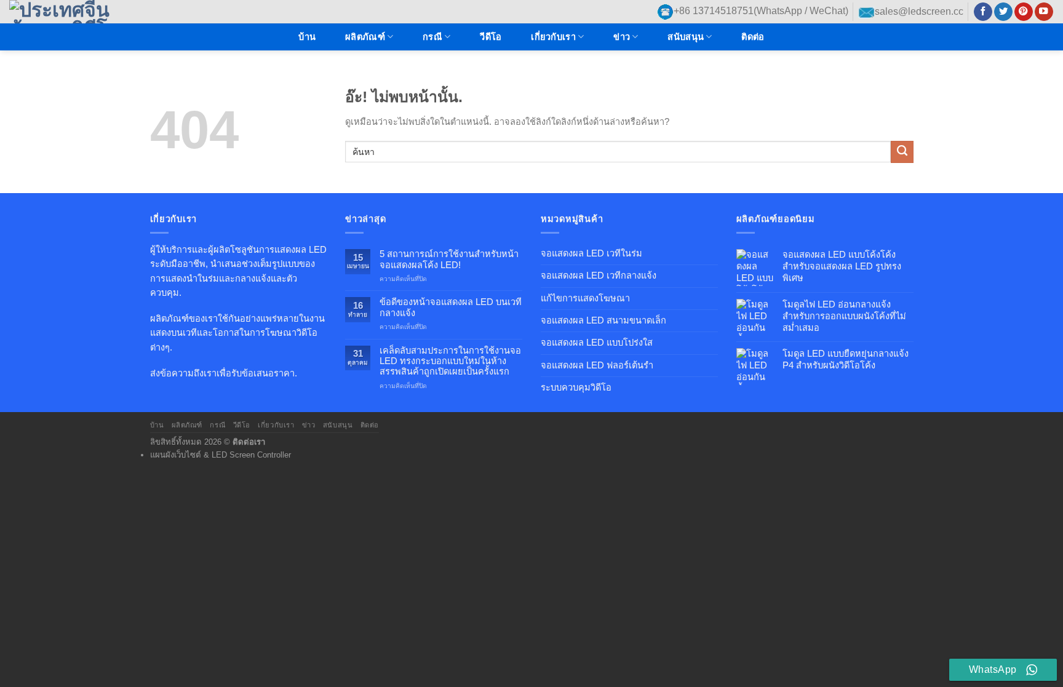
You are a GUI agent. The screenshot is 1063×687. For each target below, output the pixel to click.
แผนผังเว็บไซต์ (175, 454)
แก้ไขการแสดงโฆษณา (585, 298)
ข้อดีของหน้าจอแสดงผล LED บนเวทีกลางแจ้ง (451, 307)
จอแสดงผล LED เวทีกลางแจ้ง (598, 275)
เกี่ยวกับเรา (553, 37)
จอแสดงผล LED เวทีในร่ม (591, 253)
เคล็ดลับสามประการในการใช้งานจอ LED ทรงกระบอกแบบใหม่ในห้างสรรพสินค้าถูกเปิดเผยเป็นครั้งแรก (450, 361)
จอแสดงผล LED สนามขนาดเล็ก (603, 320)
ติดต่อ (752, 37)
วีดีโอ (490, 37)
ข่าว (621, 37)
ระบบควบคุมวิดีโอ (576, 387)
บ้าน (307, 37)
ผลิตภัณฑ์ (365, 37)
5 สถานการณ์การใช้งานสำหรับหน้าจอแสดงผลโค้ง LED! (449, 259)
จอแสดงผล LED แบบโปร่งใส (597, 342)
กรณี (432, 37)
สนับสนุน (685, 37)
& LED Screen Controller (247, 454)
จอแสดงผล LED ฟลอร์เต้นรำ (597, 365)
